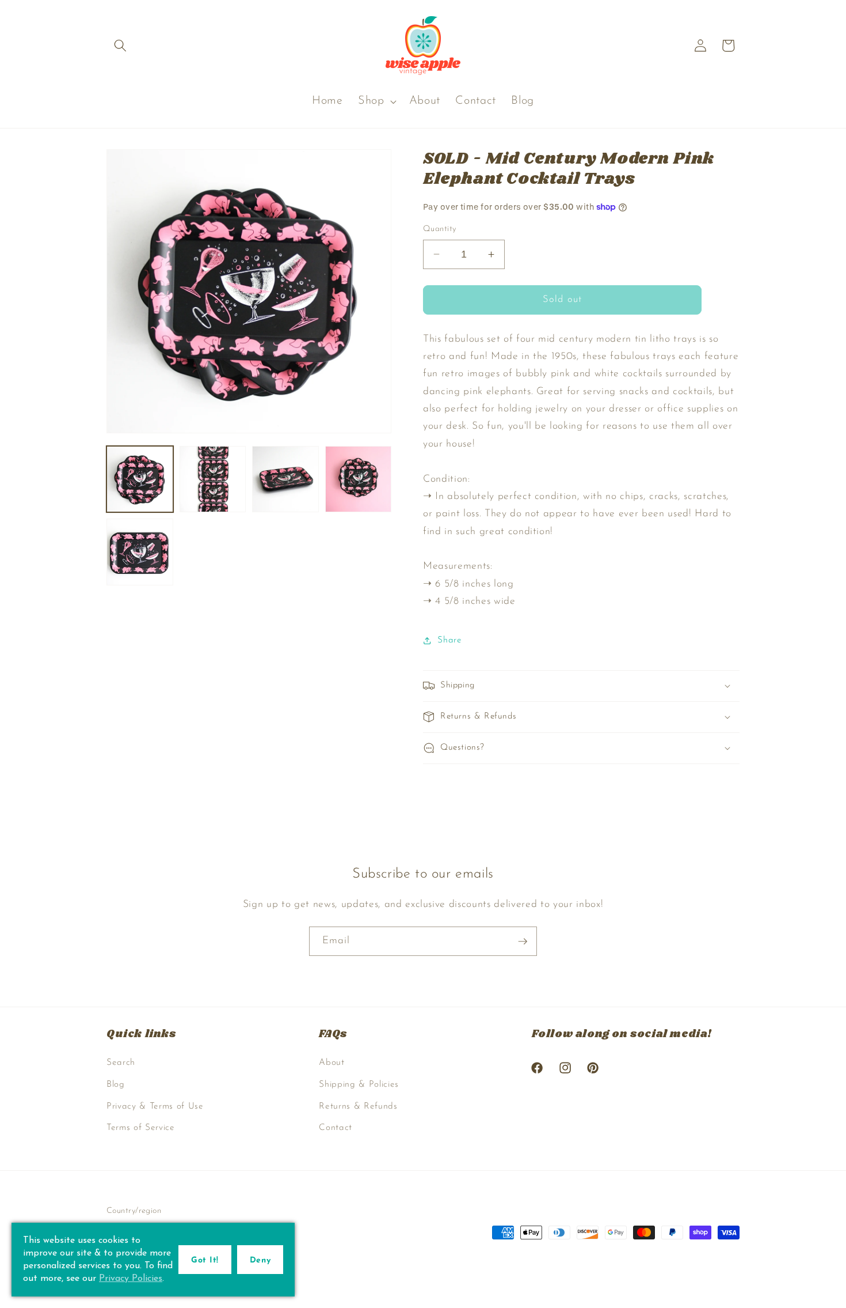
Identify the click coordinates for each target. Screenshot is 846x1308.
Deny (260, 1260)
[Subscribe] (522, 942)
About (331, 1062)
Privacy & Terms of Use (155, 1106)
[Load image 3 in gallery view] (285, 479)
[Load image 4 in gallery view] (358, 479)
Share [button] (449, 640)
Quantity (439, 229)
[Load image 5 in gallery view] (139, 552)
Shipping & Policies (359, 1084)
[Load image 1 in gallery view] (139, 479)
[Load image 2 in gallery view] (213, 479)
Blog (115, 1084)
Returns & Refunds (358, 1106)
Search (120, 1062)
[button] (120, 45)
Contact (335, 1127)
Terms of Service (140, 1127)
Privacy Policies (130, 1278)
